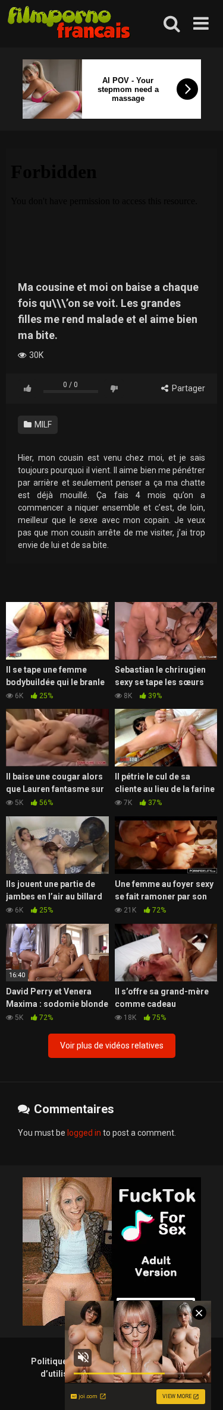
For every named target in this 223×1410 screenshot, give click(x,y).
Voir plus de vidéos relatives (112, 1045)
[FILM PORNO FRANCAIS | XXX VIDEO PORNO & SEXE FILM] (69, 24)
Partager (187, 388)
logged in (84, 1132)
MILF (42, 424)
